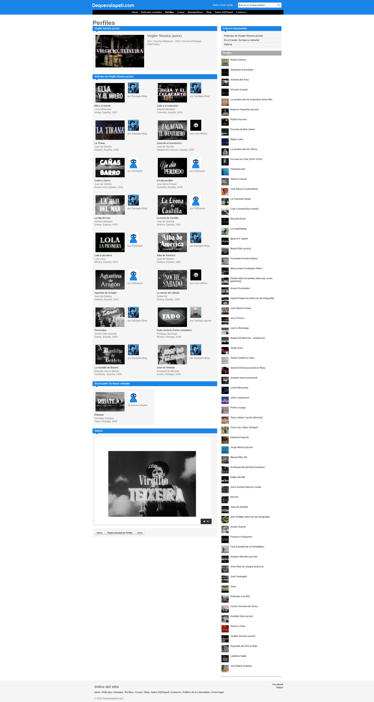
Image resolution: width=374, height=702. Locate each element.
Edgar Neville (237, 477)
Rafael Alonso (238, 59)
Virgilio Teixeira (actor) (242, 636)
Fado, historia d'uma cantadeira (174, 330)
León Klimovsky (239, 387)
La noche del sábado (168, 292)
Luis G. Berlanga (239, 328)
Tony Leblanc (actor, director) (246, 417)
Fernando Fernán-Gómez (244, 258)
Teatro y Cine (237, 626)
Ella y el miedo (102, 105)
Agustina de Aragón (105, 292)
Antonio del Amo (239, 79)
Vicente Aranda (239, 89)
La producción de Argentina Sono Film (251, 99)
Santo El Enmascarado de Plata (247, 367)
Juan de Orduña (239, 507)
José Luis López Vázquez (244, 427)
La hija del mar (102, 218)
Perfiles (169, 12)
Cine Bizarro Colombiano (244, 189)
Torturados (100, 330)
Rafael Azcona (238, 119)
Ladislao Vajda (238, 656)
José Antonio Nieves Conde (245, 487)
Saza (233, 586)
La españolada (238, 228)
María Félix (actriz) (240, 248)
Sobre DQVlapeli (224, 12)
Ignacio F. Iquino (239, 238)
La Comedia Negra (240, 199)
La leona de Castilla (167, 218)
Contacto (241, 12)
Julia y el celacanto (167, 105)
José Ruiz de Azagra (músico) (247, 566)
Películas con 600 (240, 596)
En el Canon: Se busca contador (241, 40)
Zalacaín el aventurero (169, 143)
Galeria (228, 44)
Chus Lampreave (240, 397)
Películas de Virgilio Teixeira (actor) (243, 35)
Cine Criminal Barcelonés (244, 209)
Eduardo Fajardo (239, 437)
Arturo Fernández (240, 288)
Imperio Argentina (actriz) (244, 109)
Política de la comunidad (196, 692)
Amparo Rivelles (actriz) (243, 556)
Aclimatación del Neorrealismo (247, 467)
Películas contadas (151, 12)
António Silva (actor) (241, 616)
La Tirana (99, 143)
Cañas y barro (102, 180)
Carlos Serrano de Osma (244, 606)
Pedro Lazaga (238, 407)
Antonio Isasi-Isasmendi (243, 377)
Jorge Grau (236, 348)
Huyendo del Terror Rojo (243, 646)
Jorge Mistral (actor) (241, 447)
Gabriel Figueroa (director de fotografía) (252, 298)
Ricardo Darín (238, 218)
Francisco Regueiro (241, 536)
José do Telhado (166, 367)
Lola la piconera (103, 255)
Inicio (135, 12)
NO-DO (234, 497)
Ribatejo (99, 414)
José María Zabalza (241, 666)
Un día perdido (165, 180)
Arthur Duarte (238, 526)
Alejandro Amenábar (241, 69)
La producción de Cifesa (243, 149)
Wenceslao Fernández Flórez (246, 268)
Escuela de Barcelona (242, 129)
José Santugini (238, 576)
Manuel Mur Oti (238, 457)
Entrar (216, 5)
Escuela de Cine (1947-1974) (246, 159)
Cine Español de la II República (247, 546)
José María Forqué (240, 308)
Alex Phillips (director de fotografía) (250, 517)
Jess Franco (237, 318)
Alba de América (166, 255)
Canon (180, 12)
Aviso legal (217, 692)
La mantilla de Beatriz (106, 367)
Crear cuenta (227, 5)
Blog (208, 12)
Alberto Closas (238, 179)
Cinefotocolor (237, 169)
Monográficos (195, 12)
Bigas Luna (236, 139)
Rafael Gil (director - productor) (247, 338)
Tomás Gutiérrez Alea (242, 358)
